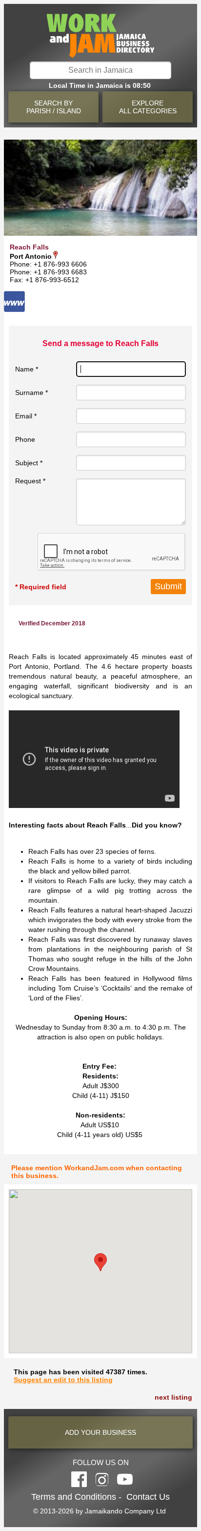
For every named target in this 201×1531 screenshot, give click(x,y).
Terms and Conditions (73, 1497)
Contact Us (148, 1497)
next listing (173, 1397)
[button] (100, 1262)
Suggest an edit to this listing (63, 1380)
